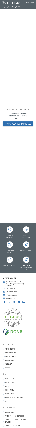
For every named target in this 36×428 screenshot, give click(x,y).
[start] (18, 2)
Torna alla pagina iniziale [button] (18, 124)
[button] (4, 6)
